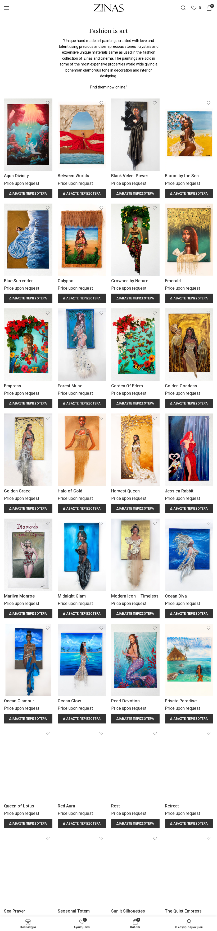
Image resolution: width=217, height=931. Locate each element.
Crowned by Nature (129, 280)
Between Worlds (73, 175)
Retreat (172, 805)
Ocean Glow (69, 700)
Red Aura (66, 805)
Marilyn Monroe (19, 596)
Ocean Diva (176, 596)
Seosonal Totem (74, 911)
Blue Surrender (18, 280)
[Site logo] (108, 7)
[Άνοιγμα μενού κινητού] (6, 8)
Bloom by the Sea (182, 175)
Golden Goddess (181, 385)
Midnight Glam (72, 596)
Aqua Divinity (16, 175)
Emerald (173, 280)
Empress (12, 385)
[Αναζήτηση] (183, 8)
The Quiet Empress (183, 911)
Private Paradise (181, 700)
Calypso (66, 280)
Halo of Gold (70, 490)
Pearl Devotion (125, 700)
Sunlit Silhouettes (128, 911)
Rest (115, 805)
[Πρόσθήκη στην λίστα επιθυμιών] (47, 103)
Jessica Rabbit (179, 490)
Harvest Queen (125, 490)
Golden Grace (17, 490)
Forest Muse (70, 385)
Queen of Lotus (19, 805)
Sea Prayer (14, 911)
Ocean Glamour (19, 700)
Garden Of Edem (127, 385)
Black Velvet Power (129, 175)
